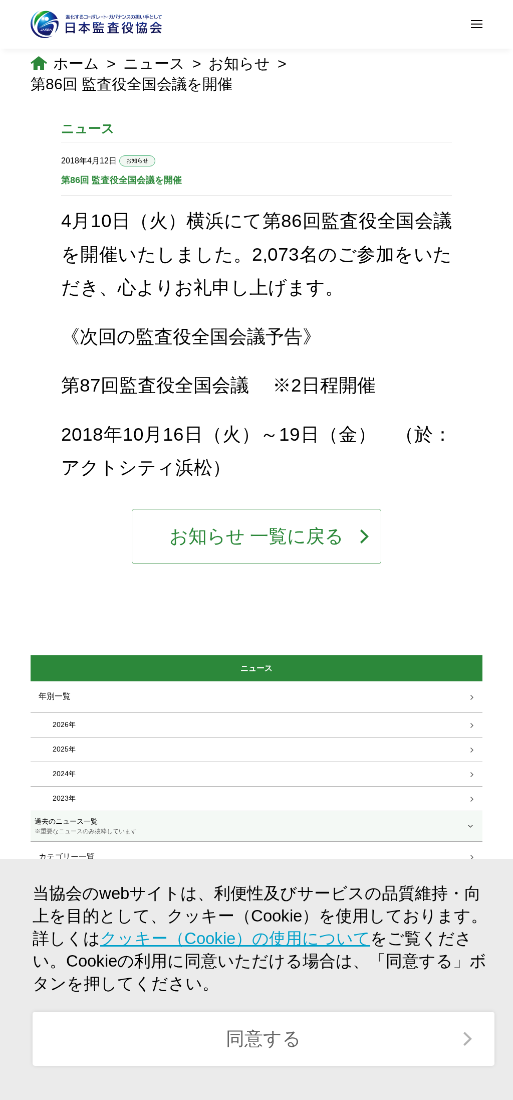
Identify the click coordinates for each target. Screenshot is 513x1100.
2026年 (64, 724)
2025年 (64, 749)
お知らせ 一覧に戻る (256, 536)
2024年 (64, 774)
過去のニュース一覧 (86, 825)
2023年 (64, 798)
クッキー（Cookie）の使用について (235, 938)
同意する (263, 1038)
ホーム (76, 63)
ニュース (154, 63)
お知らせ (239, 63)
